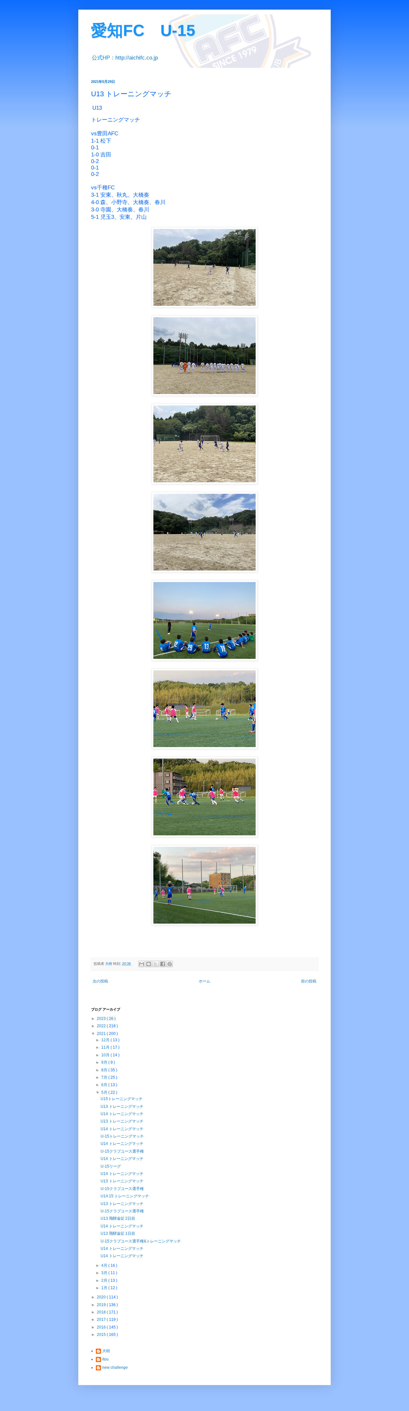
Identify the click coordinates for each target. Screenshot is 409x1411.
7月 (104, 1077)
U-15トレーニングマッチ (122, 1136)
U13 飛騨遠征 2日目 (118, 1218)
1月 (104, 1288)
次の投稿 (100, 981)
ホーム (204, 981)
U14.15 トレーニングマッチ (125, 1196)
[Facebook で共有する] (162, 964)
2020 (102, 1297)
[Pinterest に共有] (169, 964)
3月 (104, 1273)
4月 (104, 1265)
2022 (102, 1026)
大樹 (106, 1351)
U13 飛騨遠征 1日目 (118, 1233)
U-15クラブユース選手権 (122, 1151)
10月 (106, 1055)
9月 (104, 1062)
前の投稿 (308, 981)
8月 (104, 1070)
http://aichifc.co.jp (136, 58)
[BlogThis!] (148, 964)
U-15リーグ (111, 1166)
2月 (104, 1280)
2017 (102, 1319)
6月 (104, 1085)
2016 (102, 1327)
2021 (102, 1033)
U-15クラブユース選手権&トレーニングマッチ (141, 1241)
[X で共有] (155, 964)
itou (105, 1359)
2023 (102, 1018)
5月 (104, 1092)
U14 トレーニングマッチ (122, 1114)
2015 (102, 1334)
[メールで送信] (141, 964)
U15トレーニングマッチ (122, 1099)
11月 (106, 1047)
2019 (102, 1305)
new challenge (115, 1367)
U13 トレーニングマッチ (122, 1106)
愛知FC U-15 (143, 30)
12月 (106, 1040)
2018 (102, 1312)
